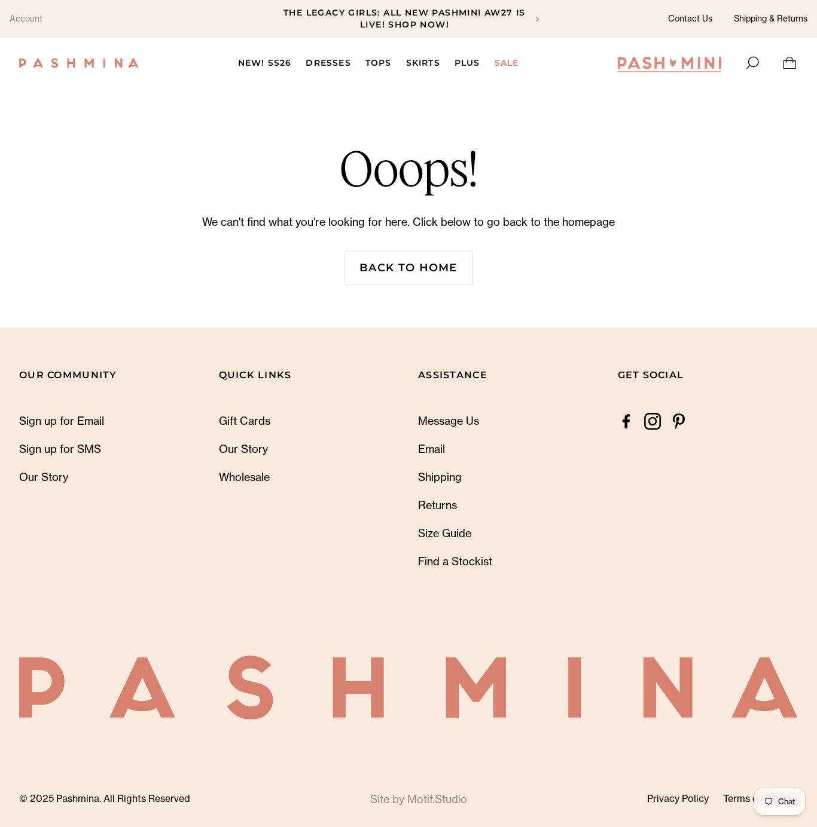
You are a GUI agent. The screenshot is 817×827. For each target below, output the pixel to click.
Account (26, 18)
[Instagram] (652, 421)
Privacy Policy (678, 798)
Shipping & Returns (770, 18)
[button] (751, 62)
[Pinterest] (678, 421)
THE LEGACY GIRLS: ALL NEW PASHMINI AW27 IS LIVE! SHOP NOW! (404, 18)
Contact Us (690, 18)
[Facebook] (626, 421)
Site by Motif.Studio (418, 798)
